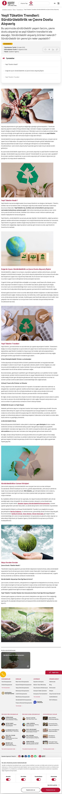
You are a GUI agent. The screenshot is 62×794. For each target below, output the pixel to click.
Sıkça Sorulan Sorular (54, 693)
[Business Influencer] (38, 703)
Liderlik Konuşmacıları (21, 693)
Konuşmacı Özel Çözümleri (40, 693)
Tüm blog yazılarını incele (48, 749)
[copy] (57, 49)
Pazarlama (20, 9)
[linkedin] (53, 49)
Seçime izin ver (30, 790)
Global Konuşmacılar (7, 684)
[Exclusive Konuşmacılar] (8, 694)
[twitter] (49, 49)
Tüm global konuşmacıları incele (29, 749)
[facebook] (45, 49)
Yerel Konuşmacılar (6, 681)
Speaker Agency (7, 9)
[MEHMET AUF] (3, 745)
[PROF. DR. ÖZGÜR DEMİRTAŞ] (3, 738)
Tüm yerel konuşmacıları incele (8, 749)
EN (54, 3)
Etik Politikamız (53, 699)
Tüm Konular (18, 705)
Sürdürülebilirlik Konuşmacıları (24, 699)
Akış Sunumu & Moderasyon (40, 687)
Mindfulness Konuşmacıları (23, 696)
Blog (14, 9)
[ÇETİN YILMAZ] (3, 725)
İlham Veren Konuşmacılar (22, 681)
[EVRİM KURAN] (3, 719)
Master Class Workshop (39, 684)
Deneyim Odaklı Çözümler (40, 690)
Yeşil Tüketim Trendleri (12, 77)
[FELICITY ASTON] (23, 719)
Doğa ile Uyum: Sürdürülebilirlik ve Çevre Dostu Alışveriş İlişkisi (24, 71)
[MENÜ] (58, 3)
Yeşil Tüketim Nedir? (11, 64)
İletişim (51, 690)
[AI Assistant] (31, 3)
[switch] (23, 779)
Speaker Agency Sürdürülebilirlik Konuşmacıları (34, 503)
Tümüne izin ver (50, 790)
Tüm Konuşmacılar (6, 687)
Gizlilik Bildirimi (53, 696)
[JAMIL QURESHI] (23, 725)
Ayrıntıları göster (52, 785)
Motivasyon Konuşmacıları (22, 690)
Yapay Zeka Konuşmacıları (22, 687)
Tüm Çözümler (36, 696)
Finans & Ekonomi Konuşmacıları (24, 702)
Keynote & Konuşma (38, 681)
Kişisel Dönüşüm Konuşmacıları (24, 684)
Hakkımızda (52, 681)
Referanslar (52, 687)
